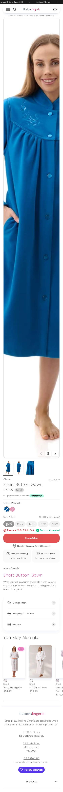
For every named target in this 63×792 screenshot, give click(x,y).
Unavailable (31, 538)
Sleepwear (19, 16)
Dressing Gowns (32, 16)
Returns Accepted (50, 530)
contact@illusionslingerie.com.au (31, 761)
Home (11, 16)
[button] (31, 780)
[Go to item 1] (8, 468)
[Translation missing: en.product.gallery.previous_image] (41, 453)
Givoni (6, 479)
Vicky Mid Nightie (12, 687)
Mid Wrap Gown (38, 687)
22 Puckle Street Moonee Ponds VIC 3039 (31, 747)
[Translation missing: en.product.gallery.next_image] (55, 453)
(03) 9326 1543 (32, 758)
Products (31, 781)
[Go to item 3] (29, 468)
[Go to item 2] (19, 468)
